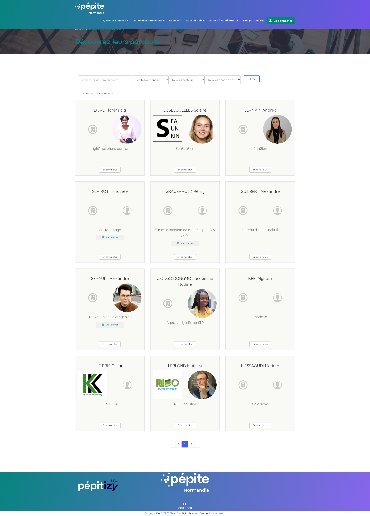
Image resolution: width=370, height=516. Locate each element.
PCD (189, 508)
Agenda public (195, 20)
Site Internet (111, 237)
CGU (181, 508)
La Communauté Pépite (147, 20)
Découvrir (175, 20)
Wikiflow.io (220, 513)
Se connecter (283, 21)
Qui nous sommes (114, 20)
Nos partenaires (253, 20)
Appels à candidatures (224, 20)
